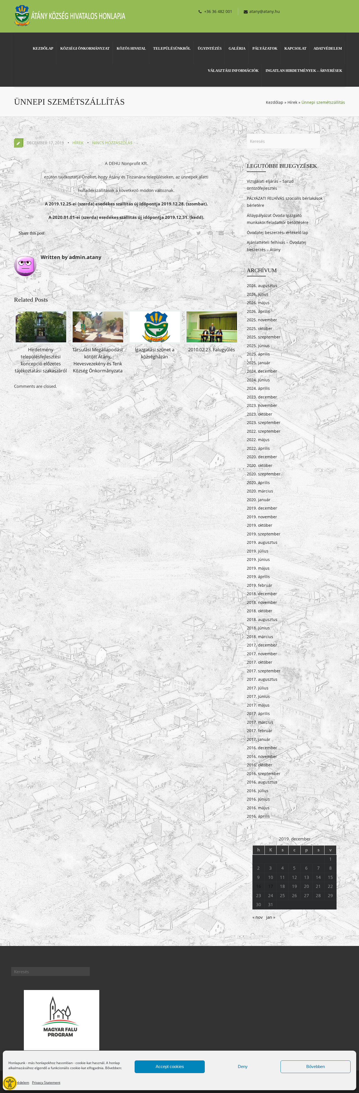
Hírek (292, 102)
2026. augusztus (262, 285)
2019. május (258, 568)
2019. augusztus (262, 542)
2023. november (262, 405)
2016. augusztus (262, 782)
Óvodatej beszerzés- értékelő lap (277, 232)
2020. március (260, 491)
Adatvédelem (18, 1082)
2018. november (262, 602)
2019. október (259, 525)
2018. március (260, 636)
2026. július (257, 294)
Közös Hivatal (131, 48)
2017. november (262, 653)
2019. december (262, 508)
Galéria (237, 48)
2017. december (262, 645)
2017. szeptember (263, 670)
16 (258, 886)
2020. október (259, 465)
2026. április (258, 311)
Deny (243, 1066)
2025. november (262, 319)
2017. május (258, 705)
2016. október (259, 764)
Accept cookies (170, 1066)
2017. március (260, 722)
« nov (257, 917)
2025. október (259, 328)
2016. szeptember (263, 773)
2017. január (258, 739)
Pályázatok (264, 48)
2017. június (258, 696)
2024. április (258, 388)
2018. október (259, 610)
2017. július (257, 688)
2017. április (258, 713)
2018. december (262, 593)
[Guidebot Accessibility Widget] (10, 1083)
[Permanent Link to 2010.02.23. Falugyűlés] (212, 342)
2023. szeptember (263, 422)
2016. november (262, 756)
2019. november (262, 516)
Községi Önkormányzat (85, 48)
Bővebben (315, 1066)
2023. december (262, 397)
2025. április (258, 354)
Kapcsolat (295, 48)
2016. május (258, 807)
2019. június (258, 559)
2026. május (258, 302)
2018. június (258, 628)
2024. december (262, 371)
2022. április (258, 448)
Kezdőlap (43, 48)
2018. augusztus (262, 619)
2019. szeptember (263, 534)
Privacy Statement (46, 1082)
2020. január (258, 499)
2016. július (257, 790)
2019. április (258, 576)
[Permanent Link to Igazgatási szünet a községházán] (155, 342)
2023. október (259, 414)
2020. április (258, 482)
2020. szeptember (263, 473)
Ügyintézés (210, 48)
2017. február (259, 730)
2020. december (262, 456)
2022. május (258, 439)
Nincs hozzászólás (112, 142)
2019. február (259, 585)
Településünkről (172, 48)
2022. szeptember (263, 431)
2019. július (257, 551)
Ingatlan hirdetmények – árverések (304, 70)
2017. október (259, 662)
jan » (270, 917)
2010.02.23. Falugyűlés (211, 350)
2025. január (258, 362)
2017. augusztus (262, 679)
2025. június (258, 345)
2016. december (262, 747)
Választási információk (233, 70)
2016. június (258, 799)
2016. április (258, 816)
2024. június (258, 379)
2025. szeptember (263, 337)
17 (270, 886)
